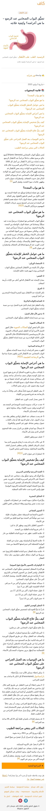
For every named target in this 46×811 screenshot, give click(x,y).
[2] (22, 205)
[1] (11, 181)
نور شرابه (31, 75)
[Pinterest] (20, 801)
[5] (34, 612)
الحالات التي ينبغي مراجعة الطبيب (29, 148)
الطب (33, 57)
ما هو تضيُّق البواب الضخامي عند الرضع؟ (26, 100)
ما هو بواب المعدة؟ (35, 95)
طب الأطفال (23, 13)
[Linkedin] (26, 801)
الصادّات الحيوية (21, 327)
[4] (19, 356)
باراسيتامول (39, 676)
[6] (43, 653)
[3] (20, 205)
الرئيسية (40, 57)
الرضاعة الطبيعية (31, 357)
